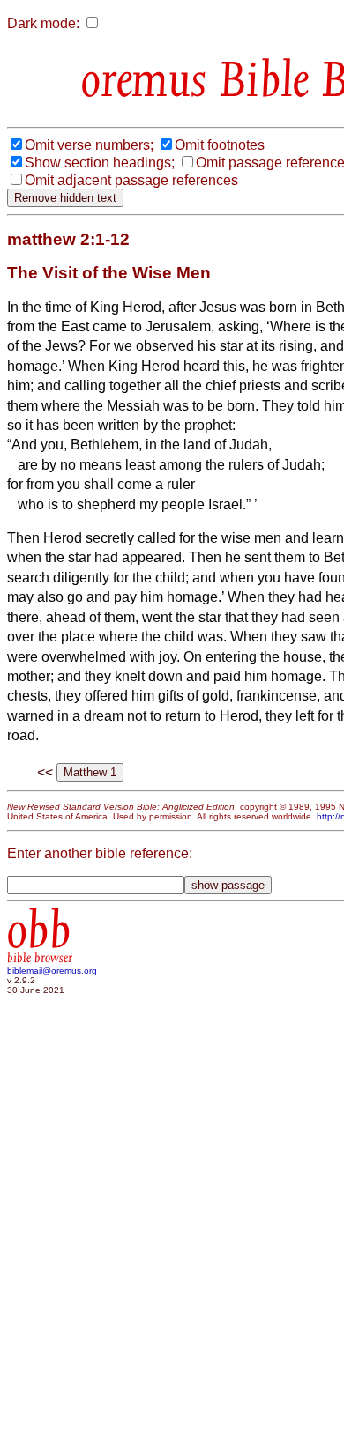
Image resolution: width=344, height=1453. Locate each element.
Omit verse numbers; (89, 144)
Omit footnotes (220, 144)
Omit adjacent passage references (131, 180)
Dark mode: (43, 23)
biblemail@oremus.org (52, 970)
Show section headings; (100, 162)
